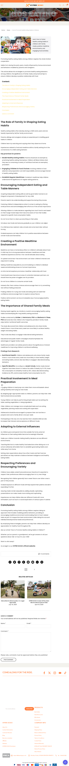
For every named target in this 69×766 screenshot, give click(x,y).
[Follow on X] (49, 672)
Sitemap (5, 743)
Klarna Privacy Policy (39, 749)
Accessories (37, 720)
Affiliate (4, 740)
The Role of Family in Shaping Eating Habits (16, 85)
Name (3, 623)
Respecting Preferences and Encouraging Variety (18, 107)
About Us (5, 727)
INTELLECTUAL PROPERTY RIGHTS (43, 746)
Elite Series (37, 717)
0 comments (45, 554)
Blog (4, 735)
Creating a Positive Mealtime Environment (16, 92)
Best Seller (37, 712)
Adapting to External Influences (12, 103)
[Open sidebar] (2, 385)
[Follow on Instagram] (41, 562)
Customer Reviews (7, 732)
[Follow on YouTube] (60, 672)
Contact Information (8, 729)
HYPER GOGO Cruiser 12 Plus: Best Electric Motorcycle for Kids (39, 601)
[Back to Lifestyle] (26, 569)
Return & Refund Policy (40, 732)
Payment (36, 727)
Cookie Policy (37, 740)
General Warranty (39, 743)
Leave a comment (8, 114)
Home (3, 30)
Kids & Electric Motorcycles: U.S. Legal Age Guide (12, 601)
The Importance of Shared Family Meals (15, 96)
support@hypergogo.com (19, 755)
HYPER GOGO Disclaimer (9, 746)
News (8, 30)
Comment (5, 631)
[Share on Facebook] (10, 562)
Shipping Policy (38, 729)
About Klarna (37, 751)
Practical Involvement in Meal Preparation (16, 100)
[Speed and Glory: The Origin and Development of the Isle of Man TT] (34, 569)
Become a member (7, 738)
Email (29, 623)
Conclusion (5, 110)
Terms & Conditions (39, 738)
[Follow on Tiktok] (65, 672)
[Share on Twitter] (14, 562)
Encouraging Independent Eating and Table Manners (19, 89)
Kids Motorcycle (38, 714)
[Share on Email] (32, 562)
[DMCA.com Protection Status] (6, 755)
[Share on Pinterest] (19, 562)
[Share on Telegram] (28, 562)
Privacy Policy (38, 735)
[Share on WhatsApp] (37, 562)
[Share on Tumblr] (23, 562)
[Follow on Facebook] (44, 672)
